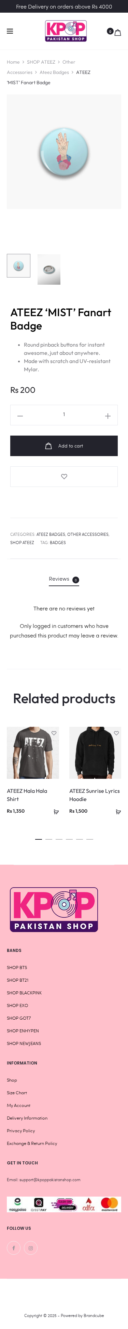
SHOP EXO (17, 1005)
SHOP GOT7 (19, 1018)
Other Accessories (88, 534)
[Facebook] (13, 1248)
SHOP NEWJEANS (24, 1043)
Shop (12, 1080)
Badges (58, 542)
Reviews (63, 578)
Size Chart (17, 1092)
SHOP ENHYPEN (23, 1031)
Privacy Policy (21, 1130)
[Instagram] (31, 1248)
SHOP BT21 (17, 980)
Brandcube (94, 1315)
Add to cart (70, 445)
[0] (117, 31)
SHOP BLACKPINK (24, 993)
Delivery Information (27, 1118)
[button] (38, 837)
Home (13, 62)
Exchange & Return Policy (32, 1143)
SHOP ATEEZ (41, 62)
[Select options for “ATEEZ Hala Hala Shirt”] (54, 810)
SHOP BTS (17, 967)
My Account (18, 1105)
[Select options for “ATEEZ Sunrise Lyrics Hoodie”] (116, 810)
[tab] (64, 578)
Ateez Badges (54, 72)
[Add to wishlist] (64, 476)
